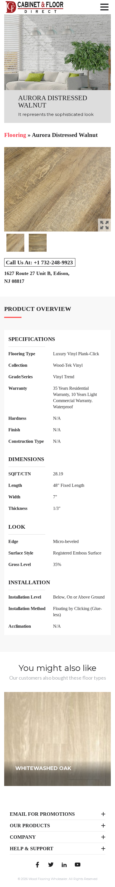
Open (104, 225)
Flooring (15, 135)
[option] (57, 189)
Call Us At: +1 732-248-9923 (39, 262)
